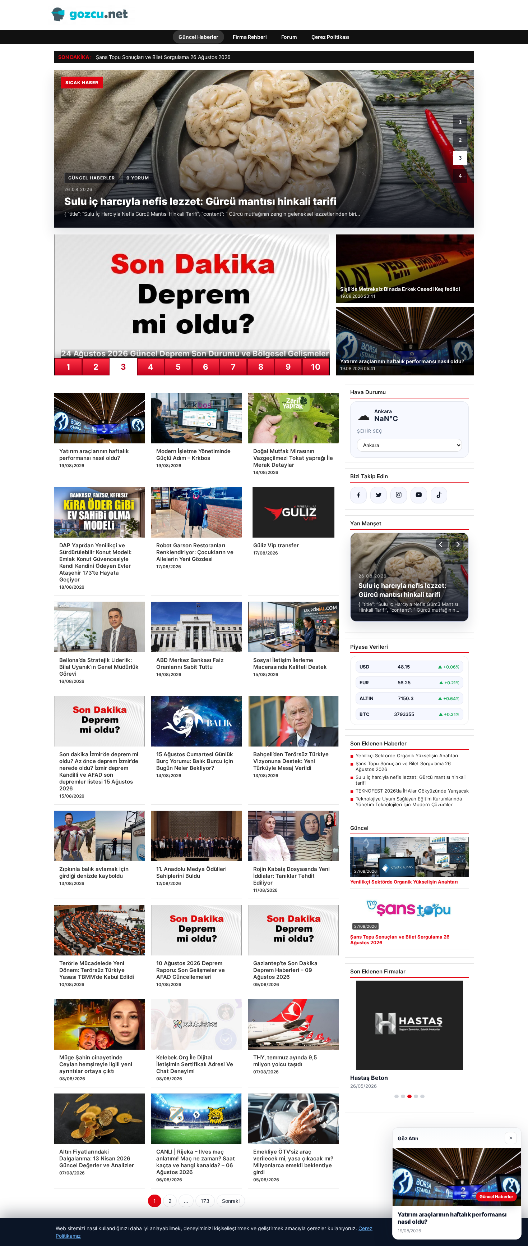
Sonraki (231, 1201)
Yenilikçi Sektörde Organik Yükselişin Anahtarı (407, 755)
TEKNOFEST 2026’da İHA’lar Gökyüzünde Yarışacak (412, 791)
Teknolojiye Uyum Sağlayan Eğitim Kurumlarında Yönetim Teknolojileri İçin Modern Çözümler (409, 801)
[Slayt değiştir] (396, 1096)
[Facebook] (358, 495)
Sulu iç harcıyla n (115, 57)
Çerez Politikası (330, 37)
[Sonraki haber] (457, 544)
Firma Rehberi (250, 37)
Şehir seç (370, 431)
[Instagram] (398, 495)
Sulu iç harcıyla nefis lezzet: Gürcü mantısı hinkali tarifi (411, 780)
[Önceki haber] (442, 544)
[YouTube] (419, 495)
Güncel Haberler (198, 37)
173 (205, 1201)
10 (315, 366)
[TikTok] (439, 495)
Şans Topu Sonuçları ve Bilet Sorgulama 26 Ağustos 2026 (403, 766)
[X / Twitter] (378, 495)
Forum (289, 37)
